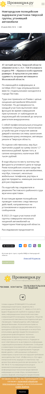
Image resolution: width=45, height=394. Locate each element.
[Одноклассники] (25, 245)
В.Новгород (8, 262)
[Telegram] (29, 245)
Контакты (16, 287)
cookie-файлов (22, 387)
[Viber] (34, 245)
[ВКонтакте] (20, 245)
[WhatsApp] (39, 245)
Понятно (22, 392)
